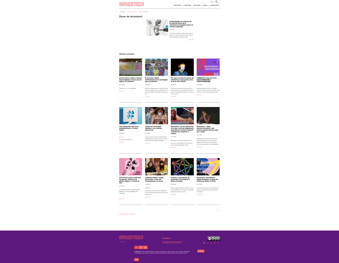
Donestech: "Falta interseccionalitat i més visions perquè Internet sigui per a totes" (207, 129)
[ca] (136, 247)
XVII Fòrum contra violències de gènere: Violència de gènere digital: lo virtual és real (130, 180)
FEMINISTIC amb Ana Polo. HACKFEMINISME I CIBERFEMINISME (207, 80)
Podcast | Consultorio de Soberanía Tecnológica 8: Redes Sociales (180, 179)
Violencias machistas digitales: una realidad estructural (153, 128)
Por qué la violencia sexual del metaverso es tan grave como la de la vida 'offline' (182, 80)
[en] (145, 247)
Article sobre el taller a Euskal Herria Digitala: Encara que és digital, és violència (130, 80)
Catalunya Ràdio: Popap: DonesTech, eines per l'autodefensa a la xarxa (154, 179)
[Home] (133, 4)
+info (136, 259)
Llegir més (183, 39)
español (121, 137)
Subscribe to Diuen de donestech (127, 214)
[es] (141, 247)
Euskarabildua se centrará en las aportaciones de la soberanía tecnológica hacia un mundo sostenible (173, 24)
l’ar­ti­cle (127, 88)
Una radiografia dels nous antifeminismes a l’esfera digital (129, 128)
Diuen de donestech (132, 11)
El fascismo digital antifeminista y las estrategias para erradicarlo (156, 80)
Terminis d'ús (122, 241)
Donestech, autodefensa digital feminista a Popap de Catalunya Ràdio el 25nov (207, 179)
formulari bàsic (166, 243)
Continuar (200, 251)
